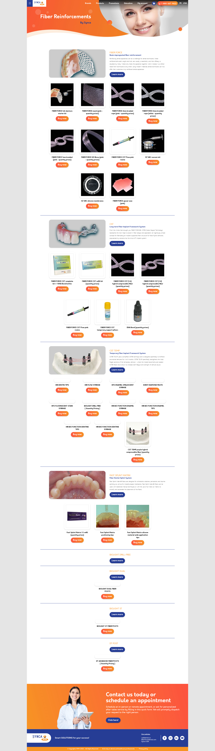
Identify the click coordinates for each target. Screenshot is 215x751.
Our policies (145, 734)
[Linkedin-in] (176, 738)
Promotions (114, 3)
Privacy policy (143, 749)
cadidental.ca (146, 738)
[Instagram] (170, 738)
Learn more (117, 74)
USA (185, 3)
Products (100, 3)
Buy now (62, 119)
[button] (30, 3)
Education (128, 3)
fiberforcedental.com (148, 740)
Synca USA (145, 741)
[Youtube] (182, 738)
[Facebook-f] (165, 738)
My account (142, 3)
